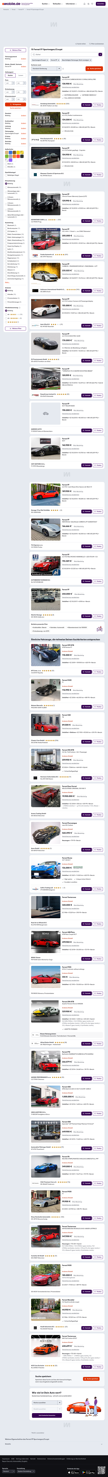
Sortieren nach (36, 65)
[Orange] (14, 156)
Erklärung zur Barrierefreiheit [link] (76, 1459)
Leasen (20, 75)
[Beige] (7, 152)
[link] (88, 4)
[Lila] (10, 160)
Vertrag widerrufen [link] (22, 1459)
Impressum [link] (6, 1459)
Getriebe (8, 141)
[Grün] (7, 156)
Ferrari (14, 9)
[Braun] (14, 152)
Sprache (5, 1468)
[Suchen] (100, 54)
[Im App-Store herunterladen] (74, 1472)
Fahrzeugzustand (11, 57)
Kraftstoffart (9, 121)
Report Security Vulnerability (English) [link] (14, 1461)
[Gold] (22, 152)
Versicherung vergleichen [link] (70, 87)
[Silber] (7, 160)
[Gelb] (18, 152)
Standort (8, 113)
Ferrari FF (21, 9)
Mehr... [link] (7, 282)
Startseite (6, 9)
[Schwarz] (22, 156)
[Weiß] (14, 160)
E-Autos (7, 136)
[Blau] (10, 152)
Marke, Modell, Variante (13, 64)
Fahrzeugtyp (9, 131)
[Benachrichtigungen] (84, 4)
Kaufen (10, 75)
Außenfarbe (9, 149)
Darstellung (21, 1468)
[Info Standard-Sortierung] (63, 69)
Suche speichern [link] (15, 108)
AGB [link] (12, 1459)
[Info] (19, 307)
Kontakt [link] (33, 1459)
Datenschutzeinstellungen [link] (56, 1459)
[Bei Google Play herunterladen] (88, 1472)
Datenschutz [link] (41, 1459)
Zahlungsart (9, 72)
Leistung (8, 126)
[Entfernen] (47, 60)
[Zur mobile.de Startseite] (19, 4)
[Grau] (10, 156)
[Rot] (18, 156)
